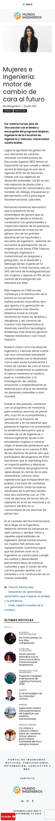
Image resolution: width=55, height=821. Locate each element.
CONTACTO (27, 778)
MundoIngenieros (12, 106)
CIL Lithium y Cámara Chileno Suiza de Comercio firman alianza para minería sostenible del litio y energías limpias (30, 736)
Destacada (20, 111)
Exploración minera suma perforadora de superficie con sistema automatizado (30, 713)
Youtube (6, 816)
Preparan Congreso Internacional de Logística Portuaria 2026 (30, 680)
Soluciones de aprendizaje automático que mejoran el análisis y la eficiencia (27, 596)
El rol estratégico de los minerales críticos (30, 696)
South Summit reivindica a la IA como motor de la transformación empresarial (29, 659)
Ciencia (7, 111)
